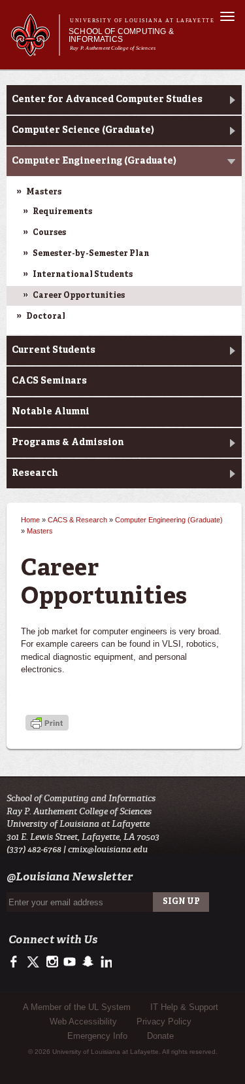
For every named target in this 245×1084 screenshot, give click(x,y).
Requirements (62, 212)
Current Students (53, 350)
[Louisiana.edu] (35, 50)
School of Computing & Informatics (121, 35)
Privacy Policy (164, 1021)
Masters (43, 192)
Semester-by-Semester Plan (91, 254)
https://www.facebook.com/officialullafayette (17, 962)
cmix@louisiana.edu (108, 849)
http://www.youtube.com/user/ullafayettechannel (69, 962)
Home (30, 520)
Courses (49, 233)
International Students (83, 275)
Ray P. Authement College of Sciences (112, 48)
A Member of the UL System (77, 1007)
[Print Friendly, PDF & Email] (47, 724)
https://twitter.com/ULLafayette (34, 962)
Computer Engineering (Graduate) (94, 161)
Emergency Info (97, 1036)
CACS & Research (77, 520)
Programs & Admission (67, 442)
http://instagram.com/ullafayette (52, 962)
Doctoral (45, 317)
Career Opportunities (79, 296)
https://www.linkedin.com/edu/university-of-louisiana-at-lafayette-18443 (105, 962)
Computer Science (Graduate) (83, 130)
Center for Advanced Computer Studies (107, 99)
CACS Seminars (49, 381)
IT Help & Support (184, 1007)
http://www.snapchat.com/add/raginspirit (87, 962)
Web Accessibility (83, 1021)
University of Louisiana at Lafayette (142, 21)
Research (34, 473)
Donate (160, 1036)
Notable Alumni (51, 411)
